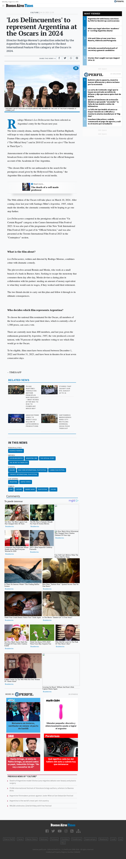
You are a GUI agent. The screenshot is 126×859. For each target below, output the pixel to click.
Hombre (64, 839)
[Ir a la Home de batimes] (63, 825)
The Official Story (47, 458)
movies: (11, 455)
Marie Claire (31, 839)
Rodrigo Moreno (16, 451)
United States (26, 482)
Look (113, 839)
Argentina (13, 482)
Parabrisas (76, 839)
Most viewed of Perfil (102, 75)
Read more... (39, 184)
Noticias (43, 839)
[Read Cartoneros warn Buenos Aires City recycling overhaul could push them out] (49, 415)
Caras (20, 839)
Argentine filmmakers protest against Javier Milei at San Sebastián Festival (41, 795)
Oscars (12, 470)
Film (10, 489)
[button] (76, 68)
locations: (13, 479)
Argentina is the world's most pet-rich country (29, 800)
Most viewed (92, 13)
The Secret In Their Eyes (18, 463)
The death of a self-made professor (45, 188)
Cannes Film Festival (57, 470)
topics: (11, 486)
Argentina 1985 (31, 458)
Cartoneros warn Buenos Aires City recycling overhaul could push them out (65, 421)
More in (9, 694)
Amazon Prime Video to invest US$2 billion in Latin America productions (32, 420)
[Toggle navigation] (4, 5)
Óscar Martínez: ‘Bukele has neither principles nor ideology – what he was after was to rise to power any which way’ (32, 397)
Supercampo (90, 839)
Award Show (30, 489)
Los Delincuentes (16, 458)
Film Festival (42, 489)
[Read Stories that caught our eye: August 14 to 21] (49, 386)
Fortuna (54, 839)
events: (11, 467)
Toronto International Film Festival (23, 474)
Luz (120, 839)
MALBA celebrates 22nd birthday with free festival (31, 805)
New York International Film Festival (32, 470)
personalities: (15, 448)
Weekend (103, 839)
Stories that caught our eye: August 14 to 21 (65, 389)
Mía (63, 843)
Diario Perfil (9, 839)
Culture (19, 489)
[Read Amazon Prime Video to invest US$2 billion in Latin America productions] (16, 415)
